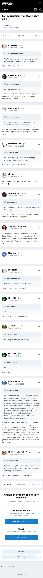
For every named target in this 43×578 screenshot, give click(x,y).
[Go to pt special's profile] (4, 46)
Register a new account (21, 521)
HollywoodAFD (15, 75)
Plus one (12, 253)
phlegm (11, 174)
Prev (8, 36)
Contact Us (21, 574)
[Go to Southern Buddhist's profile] (4, 227)
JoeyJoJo (13, 326)
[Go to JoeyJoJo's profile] (4, 327)
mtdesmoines (14, 144)
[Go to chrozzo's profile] (4, 299)
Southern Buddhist (17, 226)
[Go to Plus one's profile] (4, 254)
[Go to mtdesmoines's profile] (4, 145)
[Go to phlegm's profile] (4, 175)
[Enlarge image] (8, 184)
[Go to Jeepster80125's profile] (4, 194)
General (16, 27)
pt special (7, 25)
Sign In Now (21, 537)
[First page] (3, 36)
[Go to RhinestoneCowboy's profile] (4, 453)
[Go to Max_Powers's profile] (4, 109)
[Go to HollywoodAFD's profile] (4, 76)
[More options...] (38, 45)
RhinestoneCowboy (17, 452)
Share (22, 552)
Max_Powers (14, 108)
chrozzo (12, 298)
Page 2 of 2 (21, 36)
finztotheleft (14, 381)
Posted (15, 47)
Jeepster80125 (15, 193)
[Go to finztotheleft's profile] (4, 382)
